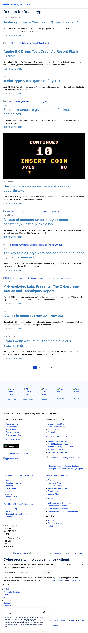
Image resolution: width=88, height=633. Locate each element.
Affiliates (9, 511)
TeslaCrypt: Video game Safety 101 (31, 81)
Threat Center (27, 400)
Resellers (9, 517)
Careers (51, 480)
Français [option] (7, 600)
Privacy (81, 620)
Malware (9, 491)
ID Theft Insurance (55, 450)
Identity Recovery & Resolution (60, 447)
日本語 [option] (6, 589)
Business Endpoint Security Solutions (64, 466)
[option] (12, 589)
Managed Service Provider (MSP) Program (66, 469)
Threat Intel (17, 17)
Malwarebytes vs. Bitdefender (60, 503)
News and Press (54, 483)
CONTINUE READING (12, 35)
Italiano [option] (7, 603)
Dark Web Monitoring (56, 427)
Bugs (5, 47)
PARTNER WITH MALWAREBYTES (18, 504)
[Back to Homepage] (16, 6)
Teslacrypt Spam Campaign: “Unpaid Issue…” (41, 22)
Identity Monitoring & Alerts (58, 441)
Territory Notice (54, 491)
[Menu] (83, 5)
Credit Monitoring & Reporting (60, 444)
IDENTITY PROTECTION (56, 437)
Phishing (9, 486)
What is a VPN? (12, 497)
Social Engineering (13, 483)
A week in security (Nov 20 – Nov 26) (33, 316)
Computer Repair (12, 509)
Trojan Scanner (12, 427)
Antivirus (9, 494)
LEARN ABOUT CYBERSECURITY (18, 476)
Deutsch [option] (7, 595)
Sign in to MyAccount (56, 523)
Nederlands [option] (8, 606)
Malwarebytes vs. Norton (58, 509)
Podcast (44, 400)
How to (5, 181)
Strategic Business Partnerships (19, 514)
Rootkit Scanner (12, 424)
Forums (51, 520)
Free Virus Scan (12, 432)
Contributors (11, 400)
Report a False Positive (57, 488)
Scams (10, 17)
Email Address (9, 572)
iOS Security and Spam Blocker (18, 453)
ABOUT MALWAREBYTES (57, 476)
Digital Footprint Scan (56, 424)
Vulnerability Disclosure (57, 486)
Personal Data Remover (57, 452)
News (5, 17)
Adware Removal (55, 429)
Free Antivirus (11, 429)
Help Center (53, 526)
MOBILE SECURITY (11, 440)
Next (50, 367)
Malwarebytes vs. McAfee (58, 506)
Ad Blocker (52, 432)
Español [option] (7, 598)
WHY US (49, 498)
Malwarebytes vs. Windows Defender (63, 511)
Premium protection (13, 435)
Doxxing (9, 499)
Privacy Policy (74, 580)
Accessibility (53, 625)
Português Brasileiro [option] (12, 592)
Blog (7, 480)
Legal (73, 620)
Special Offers (53, 494)
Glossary (60, 399)
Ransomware (11, 488)
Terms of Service (57, 580)
